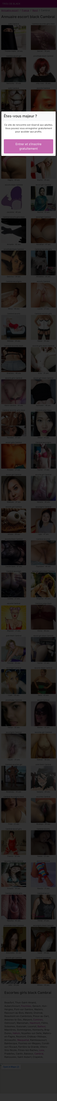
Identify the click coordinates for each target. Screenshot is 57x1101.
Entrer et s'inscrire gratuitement (28, 146)
